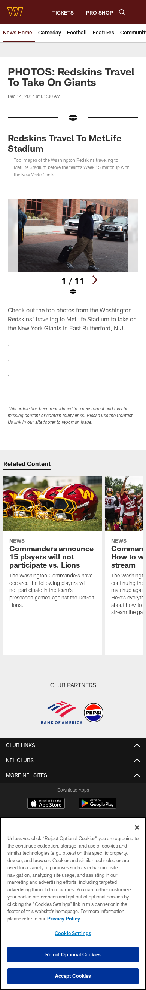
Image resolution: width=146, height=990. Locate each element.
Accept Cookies (73, 976)
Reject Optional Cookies (73, 954)
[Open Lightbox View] (73, 247)
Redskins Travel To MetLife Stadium (65, 143)
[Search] (122, 12)
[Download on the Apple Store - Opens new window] (46, 804)
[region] (73, 903)
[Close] (137, 827)
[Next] (94, 279)
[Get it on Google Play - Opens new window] (97, 807)
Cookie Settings (73, 933)
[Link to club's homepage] (15, 9)
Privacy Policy (63, 919)
